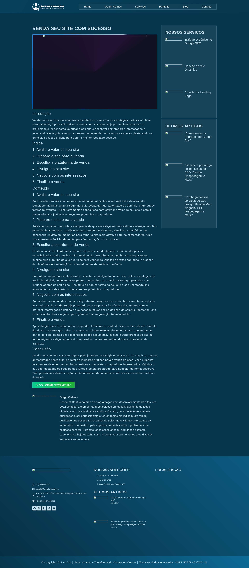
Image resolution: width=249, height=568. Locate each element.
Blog (185, 6)
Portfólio (164, 6)
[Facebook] (34, 508)
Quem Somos (113, 6)
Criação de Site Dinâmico (195, 67)
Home (87, 6)
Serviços (140, 6)
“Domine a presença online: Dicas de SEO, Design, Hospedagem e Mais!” (198, 172)
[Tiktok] (49, 508)
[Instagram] (39, 508)
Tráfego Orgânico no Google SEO (198, 41)
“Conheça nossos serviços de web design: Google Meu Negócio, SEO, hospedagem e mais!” (198, 206)
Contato (206, 6)
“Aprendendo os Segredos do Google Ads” (198, 137)
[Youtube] (54, 508)
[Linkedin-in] (44, 508)
